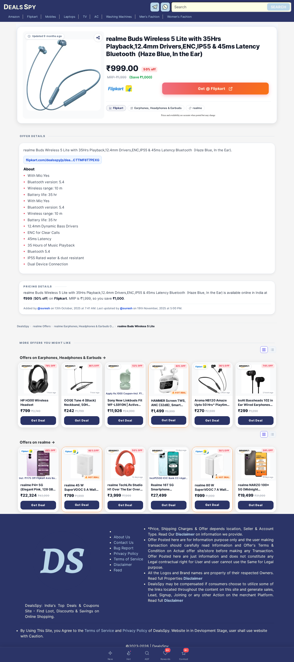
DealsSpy (23, 326)
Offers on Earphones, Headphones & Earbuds (63, 357)
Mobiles (50, 16)
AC (96, 16)
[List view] (272, 349)
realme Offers (42, 326)
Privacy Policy (126, 553)
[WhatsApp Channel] (165, 6)
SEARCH (278, 7)
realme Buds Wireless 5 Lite (136, 326)
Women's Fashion (179, 16)
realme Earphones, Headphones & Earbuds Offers (84, 326)
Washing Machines (119, 16)
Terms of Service (128, 559)
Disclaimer (123, 564)
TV (85, 16)
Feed (118, 570)
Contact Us (123, 542)
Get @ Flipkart (212, 88)
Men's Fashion (149, 16)
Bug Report (123, 548)
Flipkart (32, 16)
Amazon (14, 16)
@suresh (43, 308)
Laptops (69, 16)
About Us (122, 537)
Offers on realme (37, 442)
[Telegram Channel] (155, 6)
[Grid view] (264, 349)
